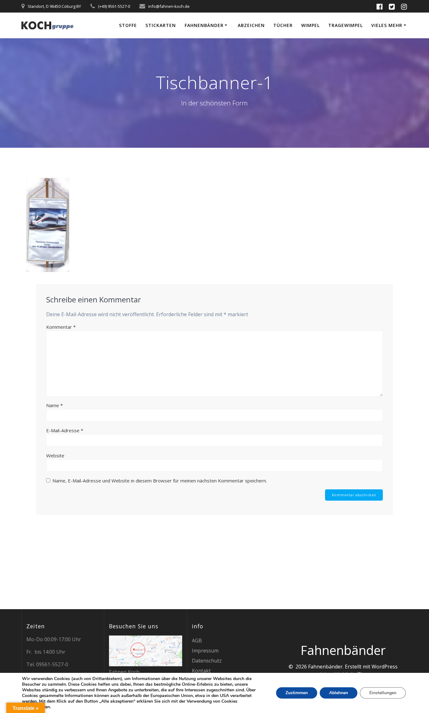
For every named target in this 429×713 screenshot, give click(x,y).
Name (54, 405)
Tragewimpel (345, 25)
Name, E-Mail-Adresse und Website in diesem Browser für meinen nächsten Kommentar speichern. (159, 480)
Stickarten (160, 25)
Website (55, 455)
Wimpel (310, 25)
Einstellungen (382, 693)
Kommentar (61, 327)
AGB (197, 640)
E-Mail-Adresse (64, 430)
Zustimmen (296, 693)
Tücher (283, 25)
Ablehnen (338, 693)
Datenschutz (207, 660)
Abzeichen (251, 25)
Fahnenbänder (204, 25)
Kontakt (201, 670)
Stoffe (128, 25)
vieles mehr (386, 25)
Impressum (205, 650)
